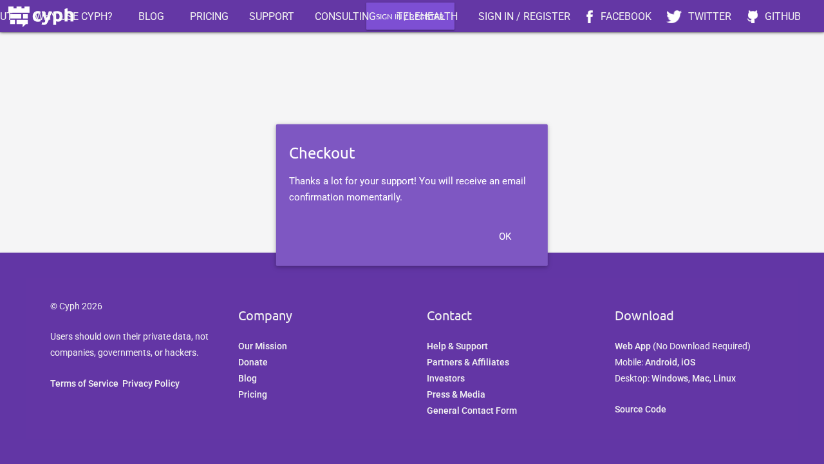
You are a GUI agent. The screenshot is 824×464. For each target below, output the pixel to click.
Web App (633, 346)
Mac (700, 378)
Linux (724, 378)
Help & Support (457, 346)
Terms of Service (84, 383)
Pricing (252, 394)
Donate (253, 362)
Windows (669, 378)
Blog (247, 378)
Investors (446, 378)
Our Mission (262, 346)
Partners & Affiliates (468, 362)
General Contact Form (472, 410)
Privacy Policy (151, 383)
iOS (688, 362)
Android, (663, 362)
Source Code (640, 409)
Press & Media (456, 394)
